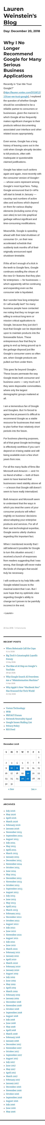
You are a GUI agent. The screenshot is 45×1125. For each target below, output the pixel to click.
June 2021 (11, 945)
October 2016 (12, 1094)
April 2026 (11, 818)
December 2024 (14, 860)
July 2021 (10, 942)
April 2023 (11, 906)
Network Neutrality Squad (19, 719)
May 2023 (11, 903)
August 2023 (12, 892)
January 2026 (12, 828)
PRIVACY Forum (14, 715)
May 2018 (10, 1026)
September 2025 (14, 835)
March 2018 (12, 1034)
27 (28, 778)
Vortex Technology (15, 708)
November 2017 (13, 1048)
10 (11, 768)
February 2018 (13, 1037)
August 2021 (12, 938)
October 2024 (12, 867)
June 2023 (11, 899)
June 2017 (11, 1065)
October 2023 (12, 885)
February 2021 (13, 952)
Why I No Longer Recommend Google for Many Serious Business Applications (22, 59)
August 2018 (12, 1016)
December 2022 (14, 917)
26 (22, 778)
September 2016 (14, 1097)
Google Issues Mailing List (19, 722)
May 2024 (11, 874)
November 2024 (14, 864)
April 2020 (11, 959)
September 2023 (14, 888)
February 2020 (13, 966)
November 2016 (14, 1090)
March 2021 (12, 949)
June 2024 (11, 871)
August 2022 (12, 924)
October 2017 (12, 1051)
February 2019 (13, 995)
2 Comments (20, 628)
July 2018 (10, 1019)
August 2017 (12, 1058)
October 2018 (12, 1009)
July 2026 (10, 811)
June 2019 (11, 980)
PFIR (8, 711)
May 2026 (11, 814)
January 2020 (12, 970)
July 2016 (10, 1104)
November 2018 (14, 1005)
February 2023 (13, 913)
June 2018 (11, 1023)
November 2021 (14, 934)
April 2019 (11, 988)
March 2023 (12, 910)
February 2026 (13, 825)
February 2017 (13, 1080)
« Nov (11, 789)
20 (28, 773)
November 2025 (14, 832)
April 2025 (11, 850)
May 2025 (11, 846)
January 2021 (12, 956)
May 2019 (11, 984)
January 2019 (12, 998)
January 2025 (12, 857)
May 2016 (11, 1111)
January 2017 (12, 1083)
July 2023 (10, 896)
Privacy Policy (13, 726)
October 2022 (12, 920)
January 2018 (12, 1041)
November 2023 (14, 881)
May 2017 (10, 1069)
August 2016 (12, 1101)
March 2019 (12, 991)
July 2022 (10, 927)
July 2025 (10, 842)
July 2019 (10, 977)
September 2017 (14, 1055)
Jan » (33, 789)
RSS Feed (10, 729)
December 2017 (13, 1044)
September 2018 (14, 1012)
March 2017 (11, 1076)
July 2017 (10, 1062)
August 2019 (12, 973)
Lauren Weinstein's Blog (20, 15)
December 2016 (13, 1087)
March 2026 (12, 821)
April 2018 (11, 1030)
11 (17, 768)
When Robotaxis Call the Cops (21, 648)
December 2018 (13, 1002)
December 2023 (13, 878)
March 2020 (12, 963)
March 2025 (12, 853)
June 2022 (11, 931)
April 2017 (11, 1072)
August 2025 (12, 839)
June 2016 (11, 1108)
